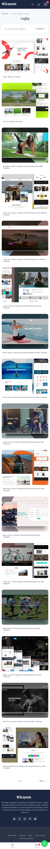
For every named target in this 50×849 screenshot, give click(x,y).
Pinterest (30, 819)
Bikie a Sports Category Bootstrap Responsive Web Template (21, 536)
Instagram (25, 819)
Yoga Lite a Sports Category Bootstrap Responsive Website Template (24, 260)
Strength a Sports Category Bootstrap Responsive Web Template (23, 167)
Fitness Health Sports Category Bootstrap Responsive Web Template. (24, 767)
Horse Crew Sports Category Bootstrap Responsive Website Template (25, 214)
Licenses (22, 835)
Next (42, 781)
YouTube (35, 819)
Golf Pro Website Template (12, 121)
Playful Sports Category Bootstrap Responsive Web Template (21, 629)
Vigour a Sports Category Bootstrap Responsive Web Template (22, 307)
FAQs (30, 835)
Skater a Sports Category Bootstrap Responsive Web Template (22, 676)
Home (6, 13)
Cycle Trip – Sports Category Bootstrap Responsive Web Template (23, 582)
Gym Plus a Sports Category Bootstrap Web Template (22, 721)
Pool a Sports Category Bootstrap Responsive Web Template (25, 397)
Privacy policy (40, 835)
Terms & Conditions (26, 838)
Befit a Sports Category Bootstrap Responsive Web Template (25, 352)
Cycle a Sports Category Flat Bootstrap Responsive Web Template (23, 443)
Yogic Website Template (11, 77)
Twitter (14, 819)
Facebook (19, 819)
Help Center (12, 835)
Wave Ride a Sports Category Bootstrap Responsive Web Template (23, 489)
